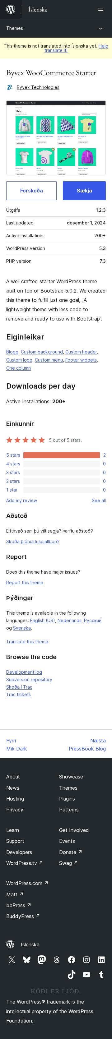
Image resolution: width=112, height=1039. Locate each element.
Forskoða (31, 190)
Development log (24, 672)
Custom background (42, 351)
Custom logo (19, 359)
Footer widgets (81, 359)
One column (18, 368)
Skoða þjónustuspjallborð (32, 541)
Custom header (81, 351)
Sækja (84, 190)
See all (99, 500)
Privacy (14, 809)
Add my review (21, 500)
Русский (92, 620)
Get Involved (74, 830)
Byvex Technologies (38, 87)
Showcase (71, 776)
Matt (15, 894)
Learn (12, 830)
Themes (14, 28)
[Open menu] (102, 9)
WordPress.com (27, 883)
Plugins (67, 799)
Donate (70, 852)
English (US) (42, 620)
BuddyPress (23, 916)
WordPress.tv (24, 863)
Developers (19, 852)
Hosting (15, 799)
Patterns (69, 809)
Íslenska (30, 944)
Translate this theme (27, 641)
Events (67, 841)
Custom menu (49, 359)
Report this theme (24, 582)
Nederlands (70, 620)
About (13, 776)
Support (15, 841)
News (12, 788)
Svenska (22, 627)
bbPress (18, 905)
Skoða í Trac (19, 687)
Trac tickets (18, 694)
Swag (68, 863)
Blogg (12, 351)
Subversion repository (29, 679)
